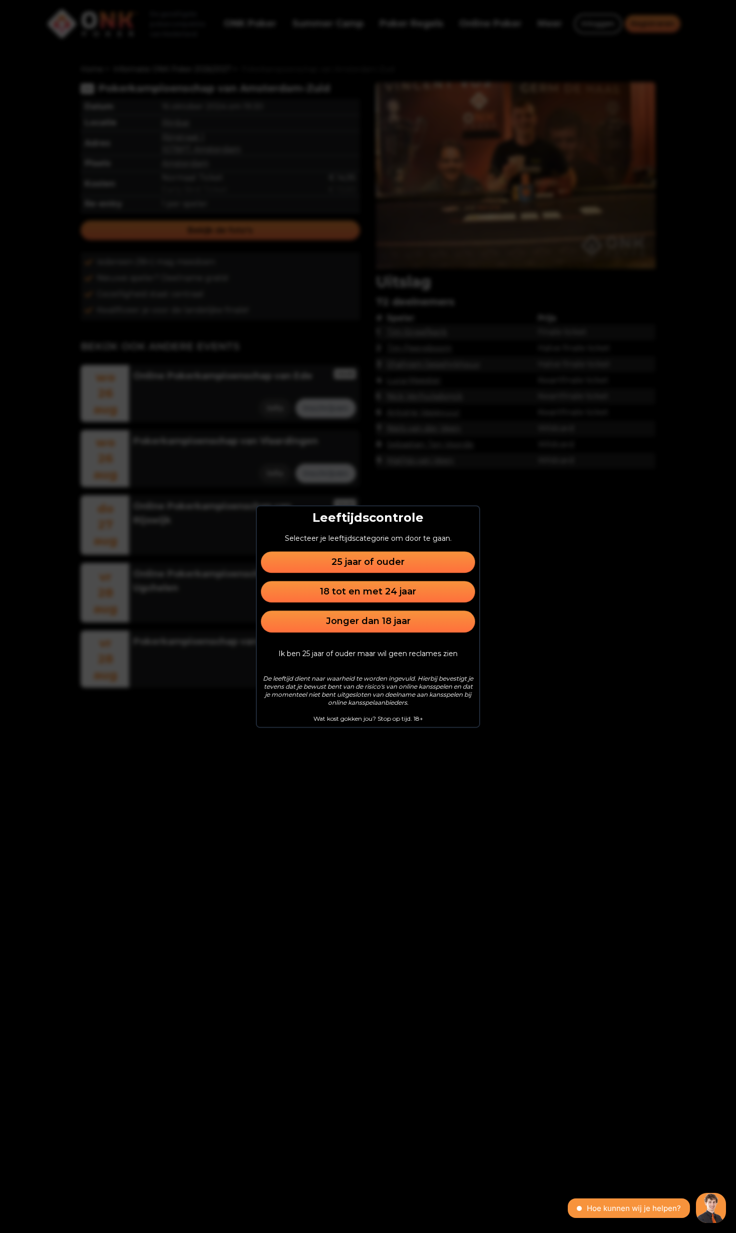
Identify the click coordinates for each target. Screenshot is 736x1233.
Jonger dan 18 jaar (368, 621)
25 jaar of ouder (368, 561)
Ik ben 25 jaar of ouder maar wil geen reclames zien (368, 653)
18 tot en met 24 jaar (368, 591)
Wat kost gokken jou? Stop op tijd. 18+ (368, 718)
